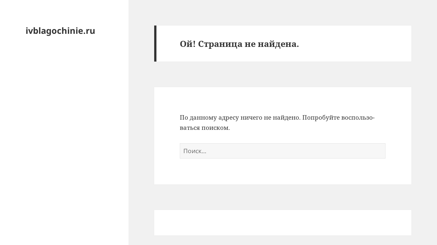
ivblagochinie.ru (60, 30)
